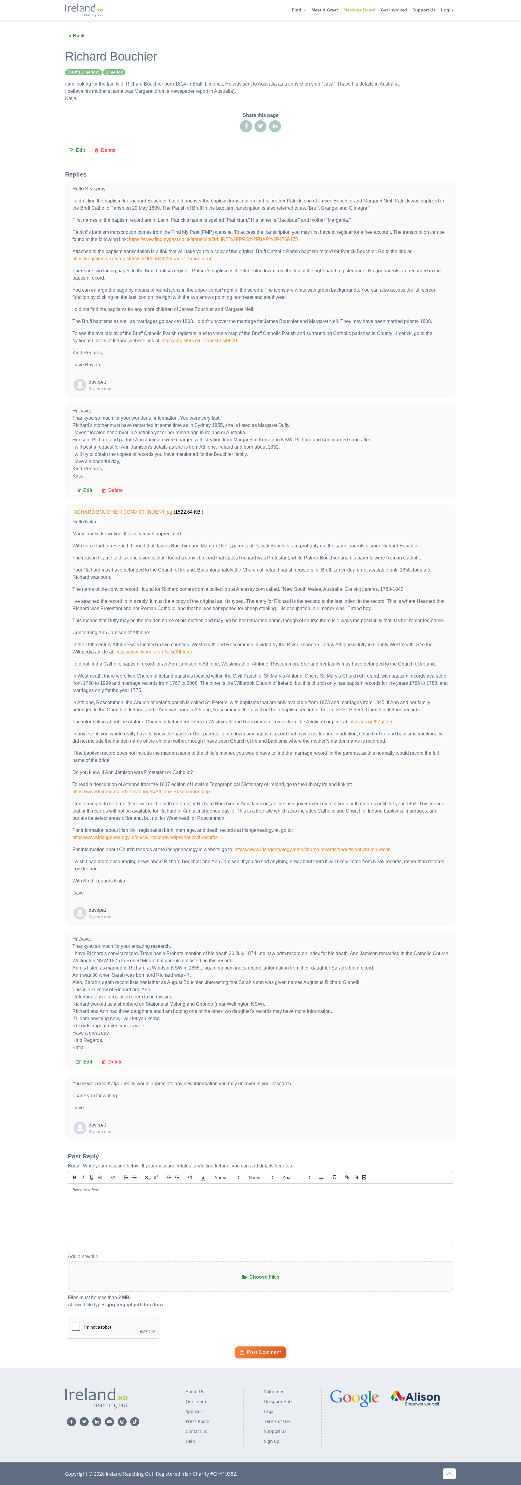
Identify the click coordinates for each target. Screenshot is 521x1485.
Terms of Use (277, 1421)
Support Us (424, 10)
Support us (275, 1431)
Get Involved (394, 10)
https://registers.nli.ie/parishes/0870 (199, 340)
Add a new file (83, 1256)
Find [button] (296, 10)
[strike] (100, 1177)
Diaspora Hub (278, 1401)
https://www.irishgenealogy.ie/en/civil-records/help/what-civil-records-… (148, 837)
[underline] (91, 1177)
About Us (195, 1391)
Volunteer (274, 1391)
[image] (356, 1177)
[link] (347, 1177)
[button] (203, 1177)
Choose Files (264, 1277)
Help (190, 1441)
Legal (269, 1411)
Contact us (196, 1431)
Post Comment (264, 1352)
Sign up (271, 1441)
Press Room (197, 1421)
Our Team (196, 1401)
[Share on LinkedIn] (275, 126)
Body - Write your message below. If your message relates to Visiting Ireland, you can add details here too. (180, 1165)
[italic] (83, 1177)
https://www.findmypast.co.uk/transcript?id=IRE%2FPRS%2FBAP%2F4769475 (213, 239)
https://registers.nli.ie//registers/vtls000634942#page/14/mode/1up (142, 258)
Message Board (359, 10)
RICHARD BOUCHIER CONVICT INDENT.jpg (122, 512)
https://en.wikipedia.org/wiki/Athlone (153, 651)
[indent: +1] (177, 1177)
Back (79, 35)
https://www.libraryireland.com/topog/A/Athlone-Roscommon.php (141, 791)
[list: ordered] (126, 1177)
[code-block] (113, 1177)
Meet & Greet (324, 10)
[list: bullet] (134, 1177)
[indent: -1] (169, 1177)
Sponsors (195, 1411)
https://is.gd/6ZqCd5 (370, 721)
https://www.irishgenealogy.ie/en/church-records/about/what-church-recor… (314, 849)
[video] (364, 1177)
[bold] (75, 1177)
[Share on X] (260, 126)
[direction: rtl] (190, 1177)
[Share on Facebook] (246, 126)
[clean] (334, 1177)
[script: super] (156, 1177)
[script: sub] (147, 1177)
